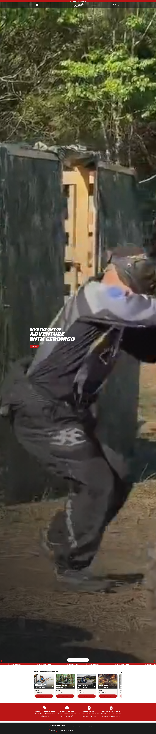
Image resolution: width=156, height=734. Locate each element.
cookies (95, 727)
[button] (1, 661)
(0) (119, 5)
